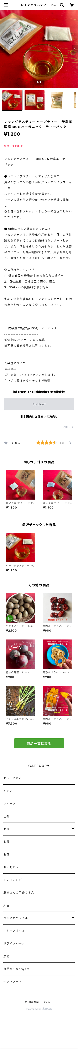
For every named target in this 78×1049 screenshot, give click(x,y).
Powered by (34, 1008)
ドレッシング (12, 880)
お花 (6, 854)
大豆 (6, 905)
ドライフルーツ (14, 943)
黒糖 (6, 956)
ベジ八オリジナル (15, 918)
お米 (6, 829)
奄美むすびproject (16, 969)
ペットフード (12, 982)
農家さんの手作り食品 (18, 892)
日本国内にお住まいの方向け (39, 416)
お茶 (6, 842)
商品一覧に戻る (39, 743)
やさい (7, 791)
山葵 (6, 816)
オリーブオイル (14, 931)
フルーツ (9, 803)
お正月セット (12, 867)
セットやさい (12, 778)
